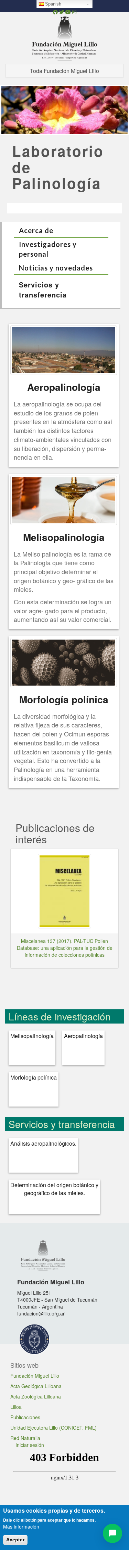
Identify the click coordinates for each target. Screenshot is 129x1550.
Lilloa (16, 1406)
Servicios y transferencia (43, 290)
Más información (21, 1526)
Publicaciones (25, 1417)
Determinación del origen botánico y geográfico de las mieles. (54, 1189)
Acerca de (36, 230)
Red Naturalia (25, 1437)
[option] (64, 112)
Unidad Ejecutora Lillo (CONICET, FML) (53, 1427)
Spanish (53, 4)
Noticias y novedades (56, 268)
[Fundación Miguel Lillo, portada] (65, 37)
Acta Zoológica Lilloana (35, 1396)
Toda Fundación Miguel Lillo (64, 71)
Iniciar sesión (29, 1444)
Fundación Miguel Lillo (34, 1375)
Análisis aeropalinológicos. (43, 1143)
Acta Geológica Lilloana (36, 1386)
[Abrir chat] (112, 1533)
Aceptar (15, 1539)
